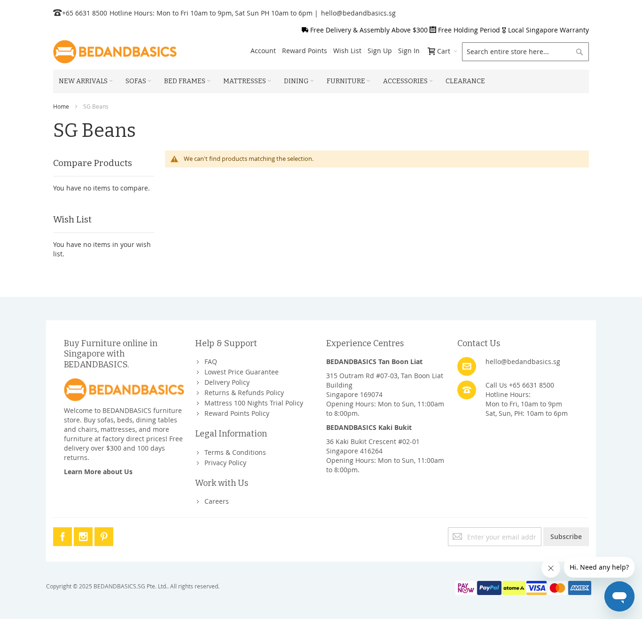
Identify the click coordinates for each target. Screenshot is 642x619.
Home (61, 106)
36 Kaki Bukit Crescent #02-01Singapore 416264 (373, 446)
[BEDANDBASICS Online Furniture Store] (115, 51)
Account (263, 50)
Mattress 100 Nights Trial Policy (253, 402)
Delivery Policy (227, 382)
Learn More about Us (98, 471)
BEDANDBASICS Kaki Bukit (369, 427)
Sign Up (380, 50)
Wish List (347, 50)
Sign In (409, 50)
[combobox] (525, 51)
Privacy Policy (225, 462)
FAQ (210, 361)
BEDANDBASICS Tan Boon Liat (374, 361)
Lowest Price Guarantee (241, 371)
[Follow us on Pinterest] (103, 535)
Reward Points (304, 50)
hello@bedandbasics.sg (358, 12)
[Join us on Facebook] (63, 535)
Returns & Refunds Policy (244, 392)
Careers (216, 501)
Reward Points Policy (236, 413)
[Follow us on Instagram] (84, 535)
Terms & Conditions (235, 452)
